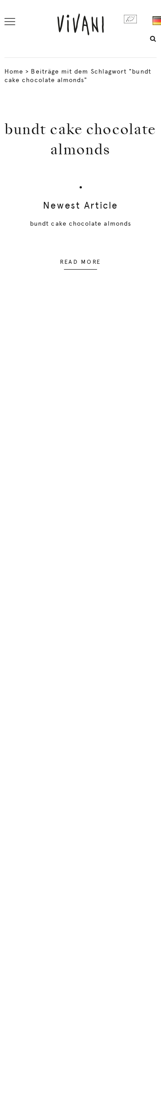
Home (13, 71)
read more (80, 261)
